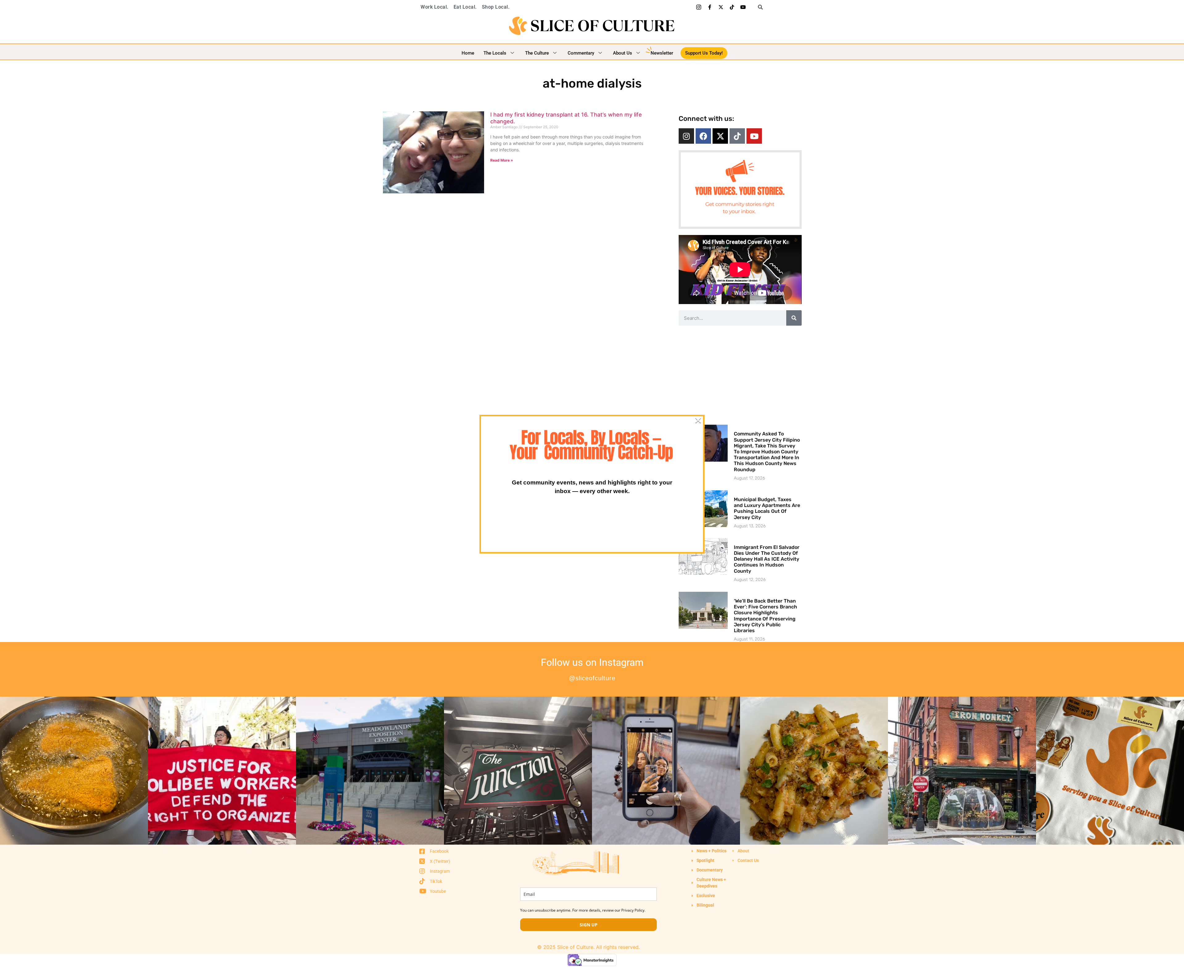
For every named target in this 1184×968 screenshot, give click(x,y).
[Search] (794, 318)
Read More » (501, 160)
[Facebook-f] (709, 7)
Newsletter (662, 53)
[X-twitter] (721, 7)
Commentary (581, 53)
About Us (622, 53)
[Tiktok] (732, 7)
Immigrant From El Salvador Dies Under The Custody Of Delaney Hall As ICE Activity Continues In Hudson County (767, 559)
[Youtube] (743, 7)
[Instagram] (686, 136)
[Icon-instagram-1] (698, 7)
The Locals (494, 53)
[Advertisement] (740, 375)
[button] (758, 7)
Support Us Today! (704, 53)
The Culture (537, 53)
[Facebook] (703, 136)
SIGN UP (589, 925)
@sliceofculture (592, 678)
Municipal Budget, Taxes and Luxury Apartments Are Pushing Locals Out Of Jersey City (767, 508)
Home (468, 53)
